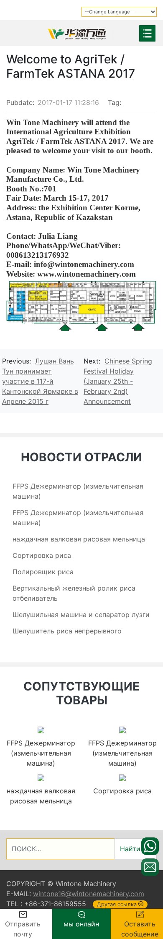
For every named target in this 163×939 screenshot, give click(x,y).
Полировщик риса (43, 572)
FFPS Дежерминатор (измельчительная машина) (41, 753)
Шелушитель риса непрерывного (67, 631)
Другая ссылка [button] (117, 904)
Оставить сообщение (139, 929)
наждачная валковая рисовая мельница (79, 539)
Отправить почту (23, 929)
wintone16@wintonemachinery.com (88, 893)
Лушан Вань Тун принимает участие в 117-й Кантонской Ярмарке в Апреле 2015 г (40, 381)
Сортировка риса (42, 555)
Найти (130, 849)
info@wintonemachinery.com (84, 264)
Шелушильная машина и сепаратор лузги (81, 614)
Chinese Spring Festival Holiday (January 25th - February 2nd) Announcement (118, 381)
